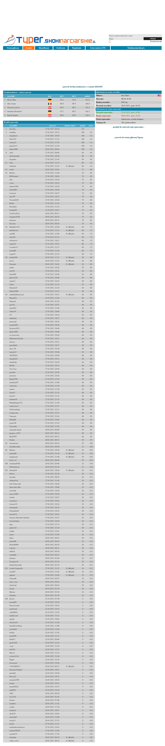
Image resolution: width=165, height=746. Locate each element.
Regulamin (76, 48)
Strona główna (13, 48)
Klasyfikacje (44, 48)
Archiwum (60, 48)
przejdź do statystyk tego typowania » (128, 127)
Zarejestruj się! (156, 41)
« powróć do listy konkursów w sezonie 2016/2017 (82, 87)
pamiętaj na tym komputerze (122, 41)
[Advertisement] (82, 17)
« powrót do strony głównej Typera (128, 137)
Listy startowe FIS (98, 48)
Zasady (29, 48)
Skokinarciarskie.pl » (136, 48)
